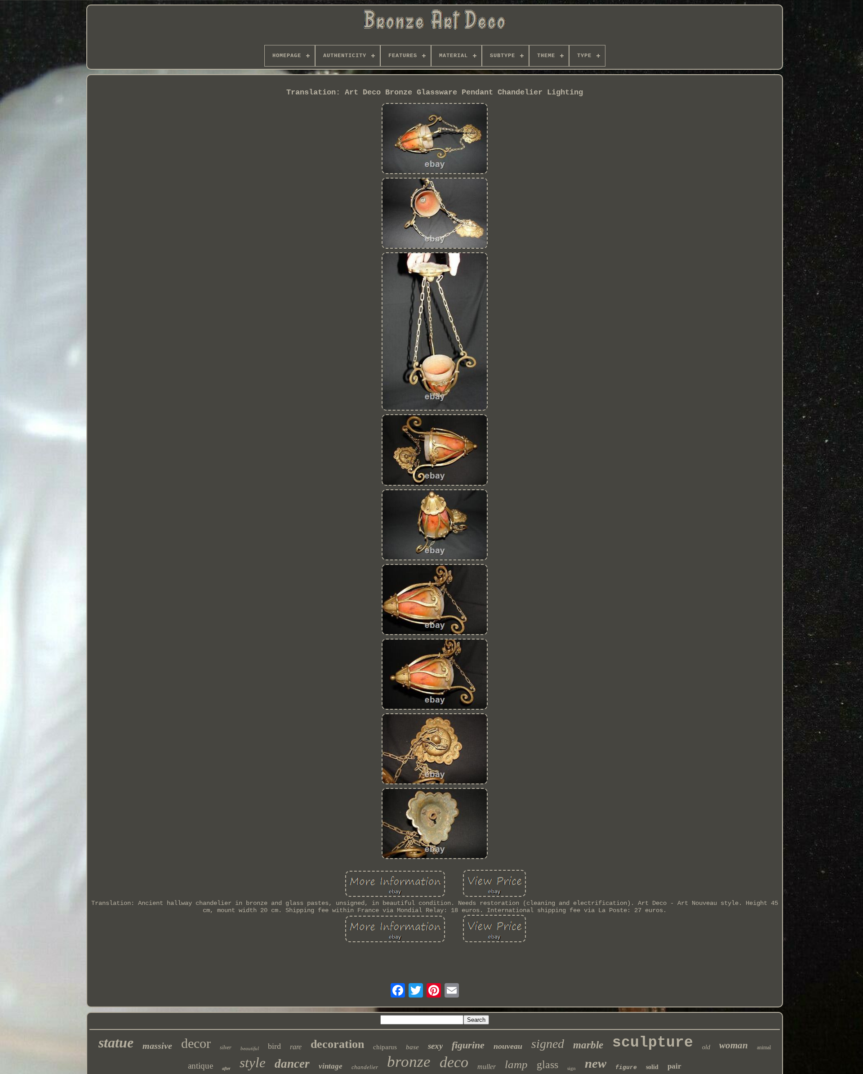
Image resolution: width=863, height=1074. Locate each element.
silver (225, 1047)
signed (547, 1044)
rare (296, 1047)
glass (547, 1064)
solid (652, 1067)
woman (733, 1045)
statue (115, 1042)
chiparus (385, 1047)
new (595, 1063)
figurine (468, 1045)
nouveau (508, 1046)
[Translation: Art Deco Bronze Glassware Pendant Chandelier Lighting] (435, 139)
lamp (516, 1064)
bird (274, 1046)
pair (674, 1066)
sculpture (652, 1042)
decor (196, 1043)
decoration (337, 1044)
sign (571, 1068)
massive (157, 1046)
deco (454, 1062)
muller (486, 1066)
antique (200, 1065)
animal (764, 1047)
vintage (331, 1066)
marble (588, 1045)
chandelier (364, 1067)
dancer (292, 1063)
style (253, 1062)
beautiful (249, 1048)
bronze (409, 1061)
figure (626, 1067)
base (412, 1047)
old (706, 1047)
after (226, 1068)
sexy (435, 1046)
